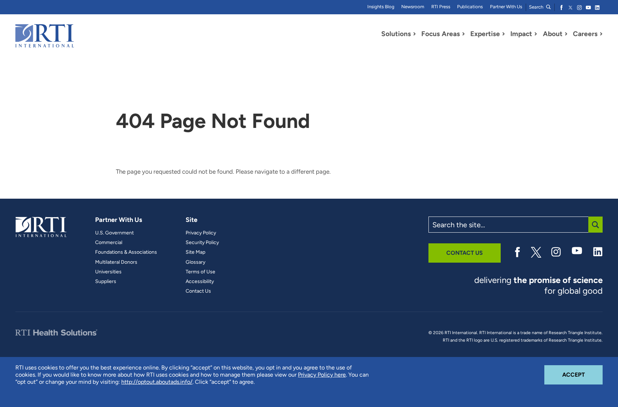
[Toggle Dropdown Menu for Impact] (535, 34)
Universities (108, 271)
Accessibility (200, 281)
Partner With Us (506, 6)
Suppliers (105, 281)
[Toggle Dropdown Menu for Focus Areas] (463, 34)
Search (536, 7)
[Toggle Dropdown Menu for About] (566, 34)
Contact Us (198, 291)
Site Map (195, 252)
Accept (582, 374)
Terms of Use (200, 271)
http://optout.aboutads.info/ (156, 381)
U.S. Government (114, 232)
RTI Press (440, 6)
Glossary (195, 262)
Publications (470, 6)
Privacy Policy (201, 232)
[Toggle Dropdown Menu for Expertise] (503, 34)
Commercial (108, 242)
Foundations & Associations (126, 252)
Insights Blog (380, 6)
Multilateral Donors (116, 262)
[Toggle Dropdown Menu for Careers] (601, 34)
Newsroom (412, 6)
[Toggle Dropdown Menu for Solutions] (414, 34)
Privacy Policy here (322, 374)
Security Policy (202, 242)
